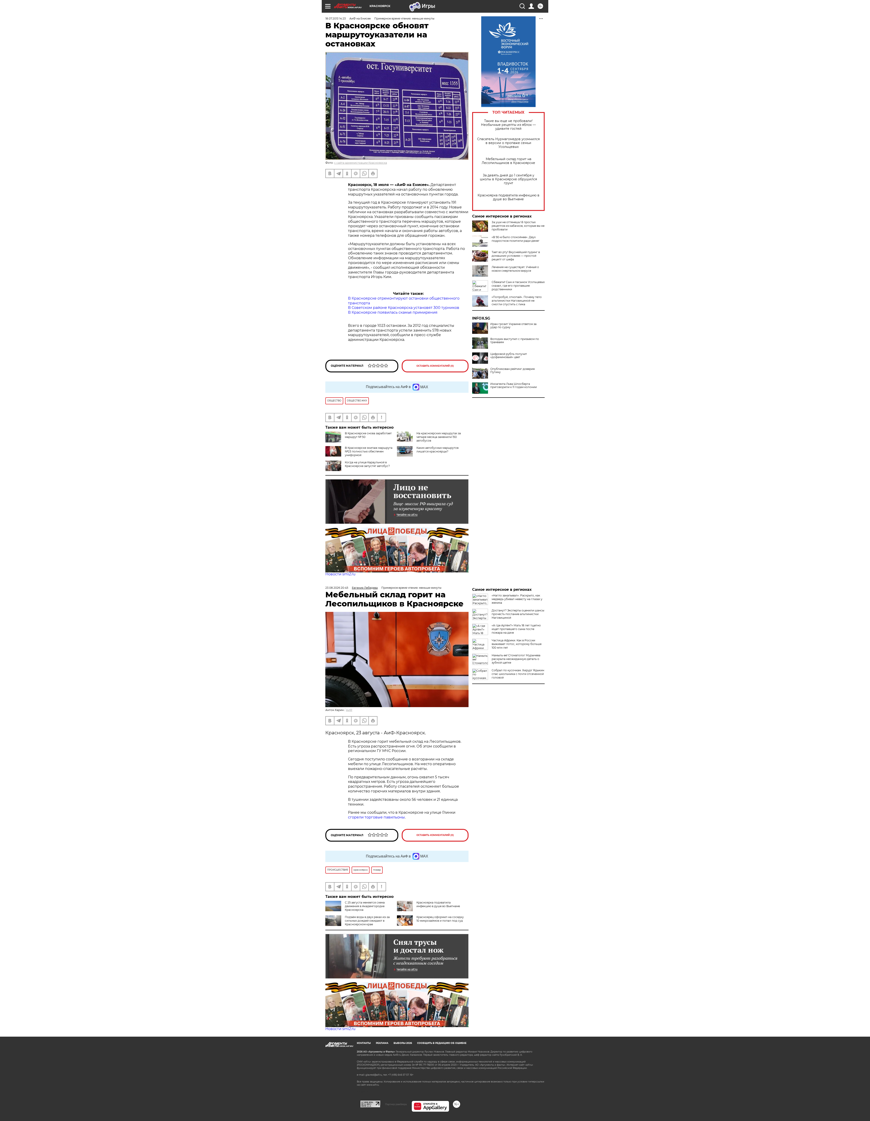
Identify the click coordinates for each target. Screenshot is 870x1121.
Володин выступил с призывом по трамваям (514, 340)
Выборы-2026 (403, 1043)
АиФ (349, 710)
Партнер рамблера (396, 1104)
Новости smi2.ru (340, 574)
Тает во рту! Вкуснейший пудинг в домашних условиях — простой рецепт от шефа (516, 255)
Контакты (364, 1043)
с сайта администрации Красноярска (360, 162)
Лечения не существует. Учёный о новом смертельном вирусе (515, 268)
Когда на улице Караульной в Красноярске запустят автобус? (367, 464)
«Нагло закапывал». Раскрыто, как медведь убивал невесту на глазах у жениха (517, 599)
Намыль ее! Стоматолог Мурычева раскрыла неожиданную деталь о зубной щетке (516, 659)
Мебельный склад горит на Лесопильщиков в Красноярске (508, 161)
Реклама (382, 1043)
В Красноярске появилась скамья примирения (392, 312)
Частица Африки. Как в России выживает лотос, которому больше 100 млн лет (516, 644)
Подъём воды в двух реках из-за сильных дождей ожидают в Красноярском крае (367, 920)
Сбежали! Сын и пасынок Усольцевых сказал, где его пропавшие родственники (518, 285)
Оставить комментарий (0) (435, 365)
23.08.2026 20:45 (336, 587)
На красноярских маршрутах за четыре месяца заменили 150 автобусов (438, 437)
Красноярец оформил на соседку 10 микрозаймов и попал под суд (440, 918)
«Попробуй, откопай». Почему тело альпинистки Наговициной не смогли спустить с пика (517, 300)
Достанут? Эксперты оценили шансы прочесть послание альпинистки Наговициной (518, 614)
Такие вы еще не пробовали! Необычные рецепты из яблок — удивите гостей (508, 125)
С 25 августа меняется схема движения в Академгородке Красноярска (365, 906)
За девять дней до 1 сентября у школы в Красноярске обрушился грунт (508, 179)
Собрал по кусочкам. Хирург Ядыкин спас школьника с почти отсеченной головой (518, 674)
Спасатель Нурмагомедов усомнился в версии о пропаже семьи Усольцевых (508, 143)
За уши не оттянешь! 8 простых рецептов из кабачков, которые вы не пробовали (518, 225)
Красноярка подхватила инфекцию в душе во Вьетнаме (508, 197)
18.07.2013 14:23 (335, 18)
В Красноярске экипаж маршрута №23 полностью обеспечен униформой (368, 451)
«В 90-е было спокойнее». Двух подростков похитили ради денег (515, 238)
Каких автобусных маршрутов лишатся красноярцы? (437, 449)
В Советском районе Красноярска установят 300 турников (403, 307)
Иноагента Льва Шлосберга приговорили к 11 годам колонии (513, 385)
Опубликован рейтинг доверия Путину (512, 370)
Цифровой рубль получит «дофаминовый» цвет (508, 355)
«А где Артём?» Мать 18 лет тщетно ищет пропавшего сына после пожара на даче (516, 629)
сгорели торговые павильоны (376, 817)
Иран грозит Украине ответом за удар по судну (513, 325)
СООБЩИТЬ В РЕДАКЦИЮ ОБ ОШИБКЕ (441, 1043)
